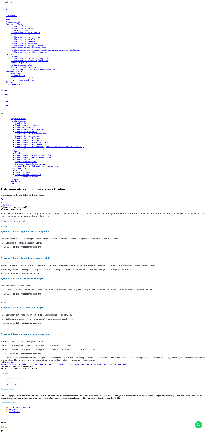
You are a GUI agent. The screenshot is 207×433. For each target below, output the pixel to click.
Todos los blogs (7, 203)
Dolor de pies (6, 205)
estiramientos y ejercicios (82, 364)
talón (127, 364)
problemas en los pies (117, 364)
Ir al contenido (6, 2)
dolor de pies (31, 364)
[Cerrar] (2, 113)
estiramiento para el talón (63, 364)
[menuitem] (8, 20)
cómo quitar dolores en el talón (14, 364)
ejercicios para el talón (44, 364)
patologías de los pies (100, 364)
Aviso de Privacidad (13, 384)
